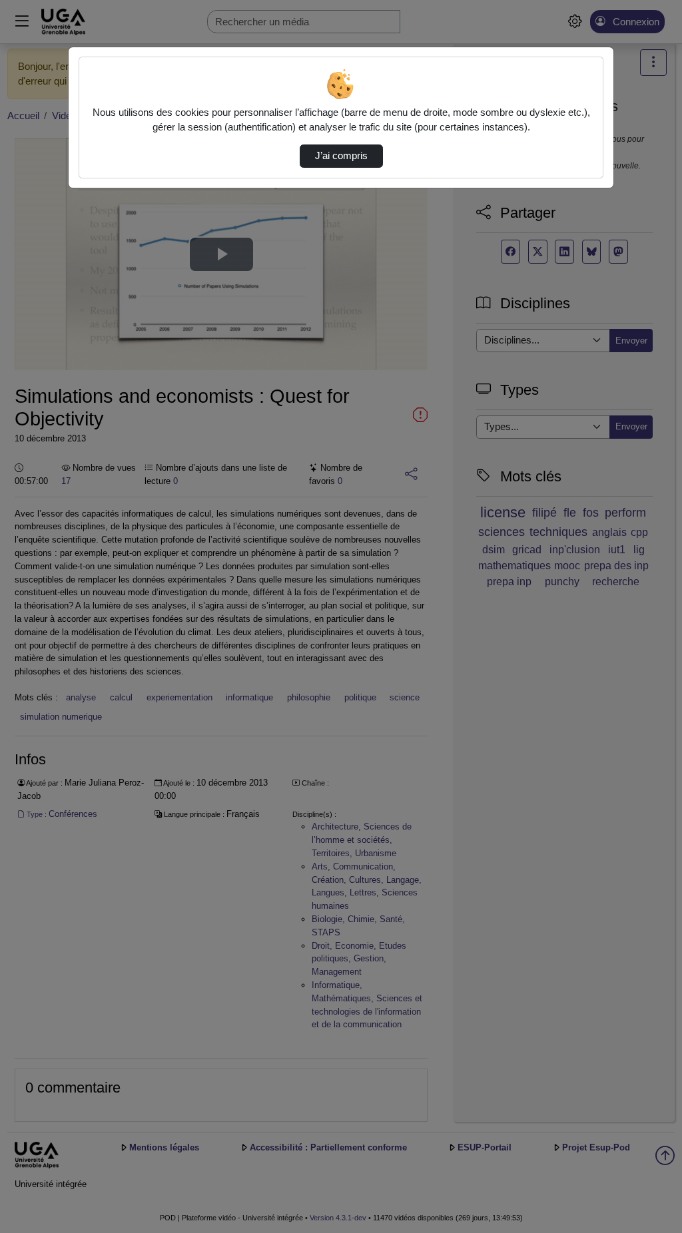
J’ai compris (341, 155)
